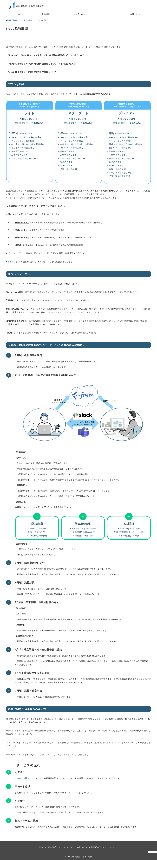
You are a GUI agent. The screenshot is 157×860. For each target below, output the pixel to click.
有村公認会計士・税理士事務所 (81, 857)
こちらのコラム (44, 754)
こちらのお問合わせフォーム (28, 778)
